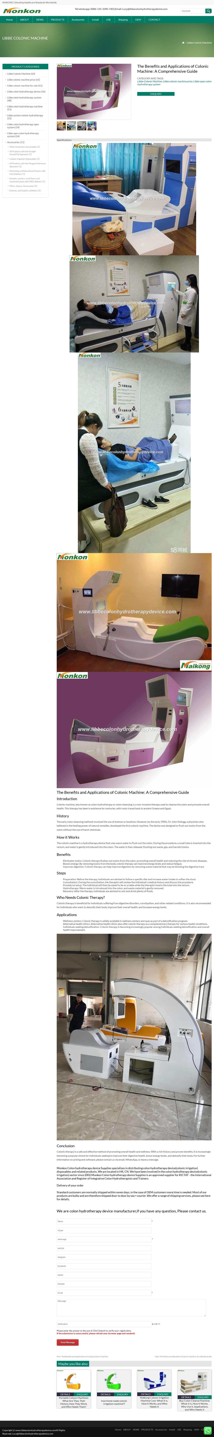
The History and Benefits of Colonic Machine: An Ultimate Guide (183, 1356)
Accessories (78, 19)
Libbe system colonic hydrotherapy (25, 115)
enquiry (156, 93)
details (65, 1394)
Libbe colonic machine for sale (22, 85)
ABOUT (24, 19)
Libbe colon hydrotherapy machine (24, 106)
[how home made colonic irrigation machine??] (114, 1391)
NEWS (39, 19)
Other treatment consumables (23, 147)
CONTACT (154, 19)
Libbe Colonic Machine (199, 42)
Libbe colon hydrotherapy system (24, 97)
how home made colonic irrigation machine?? (114, 1402)
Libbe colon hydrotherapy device (24, 91)
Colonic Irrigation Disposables (23, 159)
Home (9, 19)
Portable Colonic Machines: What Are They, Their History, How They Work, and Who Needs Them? (74, 1402)
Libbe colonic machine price (177, 81)
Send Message (68, 1342)
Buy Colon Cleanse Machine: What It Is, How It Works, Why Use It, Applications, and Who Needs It (194, 1405)
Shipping (123, 19)
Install (95, 19)
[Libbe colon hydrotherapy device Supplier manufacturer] (22, 12)
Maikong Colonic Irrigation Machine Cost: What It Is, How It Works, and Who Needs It (154, 1402)
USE (108, 19)
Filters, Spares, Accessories (22, 186)
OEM (138, 19)
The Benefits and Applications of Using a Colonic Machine (82, 1356)
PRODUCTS (57, 19)
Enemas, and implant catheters (23, 190)
